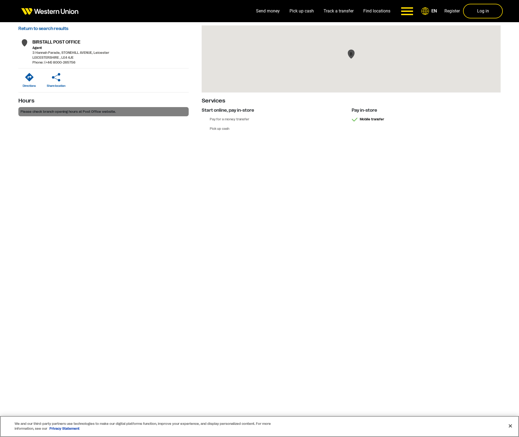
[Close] (510, 426)
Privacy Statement (64, 429)
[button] (430, 11)
